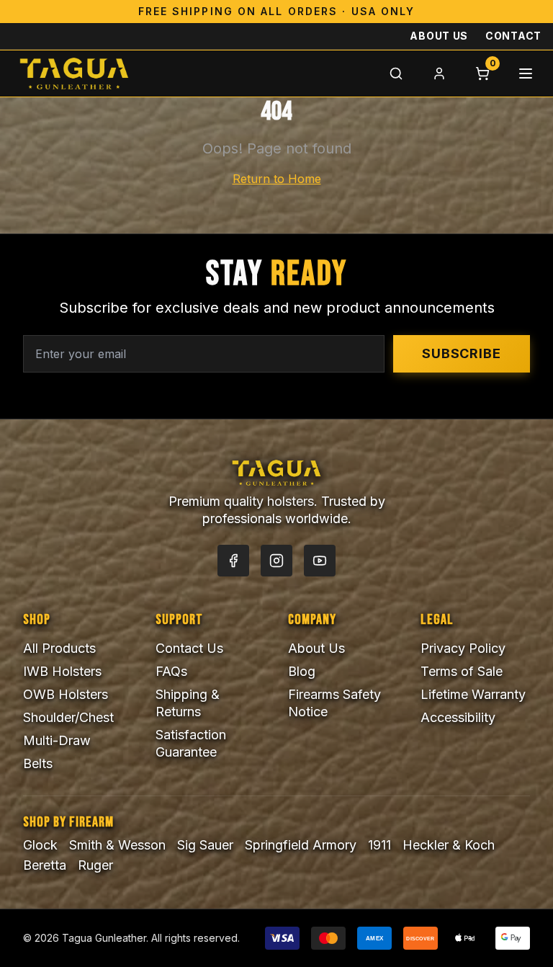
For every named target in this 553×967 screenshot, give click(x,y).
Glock (40, 844)
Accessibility (458, 717)
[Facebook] (233, 560)
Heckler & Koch (449, 844)
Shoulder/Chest (68, 717)
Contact (513, 36)
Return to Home (277, 178)
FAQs (171, 671)
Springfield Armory (300, 844)
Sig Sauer (205, 844)
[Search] (396, 73)
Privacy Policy (463, 648)
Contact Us (189, 648)
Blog (301, 671)
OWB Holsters (65, 694)
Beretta (44, 865)
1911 (379, 844)
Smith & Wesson (117, 844)
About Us (439, 36)
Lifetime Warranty (473, 694)
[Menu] (525, 73)
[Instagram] (276, 560)
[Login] (439, 73)
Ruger (95, 865)
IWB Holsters (62, 671)
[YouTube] (320, 560)
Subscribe (461, 353)
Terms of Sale (462, 671)
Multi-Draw (57, 740)
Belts (38, 763)
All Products (59, 648)
